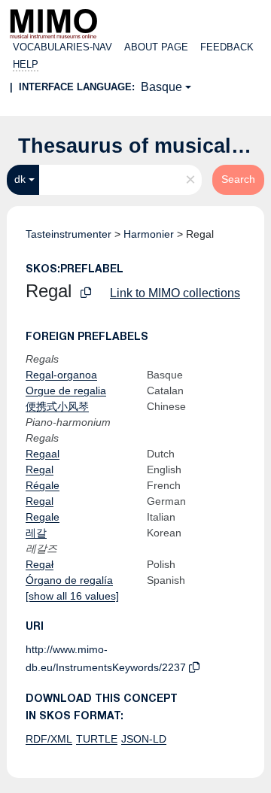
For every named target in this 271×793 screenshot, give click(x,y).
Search (238, 179)
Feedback (227, 47)
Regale (42, 517)
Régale (42, 485)
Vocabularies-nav (62, 47)
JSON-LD (143, 739)
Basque (161, 87)
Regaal (42, 454)
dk (20, 179)
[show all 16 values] (72, 596)
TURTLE (96, 739)
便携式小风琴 (57, 406)
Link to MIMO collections (175, 293)
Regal (39, 469)
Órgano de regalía (69, 580)
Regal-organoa (61, 375)
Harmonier (148, 234)
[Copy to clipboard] (86, 293)
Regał (39, 564)
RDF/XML (49, 739)
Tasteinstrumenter (68, 234)
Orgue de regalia (66, 390)
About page (156, 47)
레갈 (36, 533)
